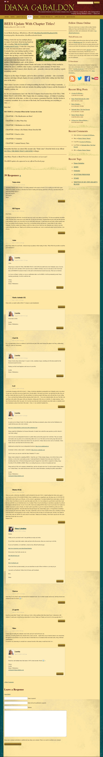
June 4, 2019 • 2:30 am (20, 531)
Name (32, 698)
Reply (61, 201)
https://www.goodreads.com (38, 450)
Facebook (87, 79)
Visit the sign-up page (78, 69)
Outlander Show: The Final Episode (80, 109)
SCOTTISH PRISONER (82, 174)
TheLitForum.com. (77, 42)
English (5, 1)
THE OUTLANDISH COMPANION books (16, 45)
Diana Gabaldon (20, 528)
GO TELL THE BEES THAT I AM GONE (18, 151)
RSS (72, 79)
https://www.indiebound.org (42, 446)
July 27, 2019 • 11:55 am (18, 243)
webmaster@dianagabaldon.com (16, 476)
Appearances (60, 17)
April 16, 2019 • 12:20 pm (21, 415)
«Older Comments (9, 682)
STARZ (76, 178)
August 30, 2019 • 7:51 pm (21, 260)
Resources (71, 17)
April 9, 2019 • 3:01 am (17, 631)
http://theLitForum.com (13, 555)
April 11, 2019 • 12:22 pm (18, 594)
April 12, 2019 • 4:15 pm (18, 492)
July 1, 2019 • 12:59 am (17, 300)
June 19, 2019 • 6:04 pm (18, 340)
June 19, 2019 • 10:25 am (21, 654)
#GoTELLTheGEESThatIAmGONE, (46, 33)
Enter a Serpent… (76, 104)
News (13, 17)
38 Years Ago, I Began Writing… (79, 120)
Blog (30, 17)
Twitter (79, 79)
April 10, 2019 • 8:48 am (18, 612)
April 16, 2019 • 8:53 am (18, 388)
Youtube (94, 79)
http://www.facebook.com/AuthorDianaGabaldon (20, 548)
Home (7, 17)
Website (30, 707)
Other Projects (46, 17)
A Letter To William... (89, 135)
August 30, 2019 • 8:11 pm (21, 316)
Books (36, 17)
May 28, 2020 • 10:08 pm (18, 211)
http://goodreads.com (13, 563)
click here (88, 49)
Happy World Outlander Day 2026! (80, 99)
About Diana (21, 17)
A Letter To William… (77, 93)
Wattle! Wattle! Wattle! (77, 115)
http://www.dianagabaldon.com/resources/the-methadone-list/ (22, 427)
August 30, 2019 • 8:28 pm (21, 358)
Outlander (77, 171)
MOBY (76, 167)
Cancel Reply (7, 694)
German (8, 1)
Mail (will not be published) (37, 703)
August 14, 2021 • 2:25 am (18, 184)
